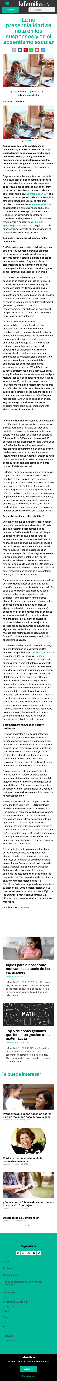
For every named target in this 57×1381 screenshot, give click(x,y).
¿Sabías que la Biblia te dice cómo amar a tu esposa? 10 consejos (28, 1204)
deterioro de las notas (41, 204)
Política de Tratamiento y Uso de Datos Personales (23, 1283)
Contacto (8, 1268)
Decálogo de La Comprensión (21, 1217)
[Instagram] (23, 1253)
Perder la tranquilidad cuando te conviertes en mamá (23, 1160)
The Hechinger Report (42, 652)
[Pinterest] (28, 1253)
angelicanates (30, 1376)
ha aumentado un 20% (37, 194)
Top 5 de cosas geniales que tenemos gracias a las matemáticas (28, 1034)
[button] (14, 50)
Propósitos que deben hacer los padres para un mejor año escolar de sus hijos (27, 1115)
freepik (31, 140)
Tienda (6, 1261)
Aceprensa (23, 907)
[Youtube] (33, 1253)
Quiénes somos (11, 1275)
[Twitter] (39, 1253)
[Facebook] (18, 1253)
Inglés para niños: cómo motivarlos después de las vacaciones (28, 968)
